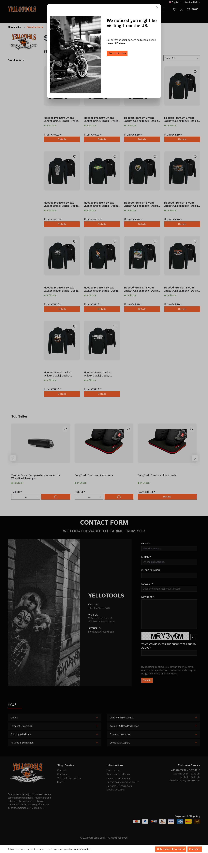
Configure (194, 849)
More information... (82, 849)
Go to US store (117, 53)
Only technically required (171, 849)
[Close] (157, 7)
